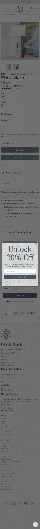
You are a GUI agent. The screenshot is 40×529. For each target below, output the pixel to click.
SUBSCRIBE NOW (20, 277)
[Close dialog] (36, 244)
